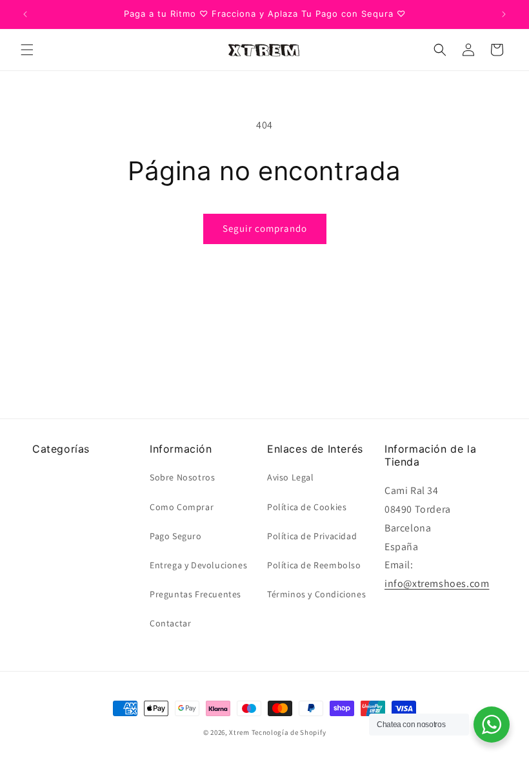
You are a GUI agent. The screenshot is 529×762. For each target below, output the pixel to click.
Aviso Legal (290, 477)
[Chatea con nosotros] (492, 724)
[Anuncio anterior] (25, 14)
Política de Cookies (306, 507)
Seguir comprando (265, 228)
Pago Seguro (176, 536)
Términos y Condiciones (316, 594)
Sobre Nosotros (182, 477)
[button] (27, 50)
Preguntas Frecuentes (195, 594)
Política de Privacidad (312, 536)
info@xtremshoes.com (436, 583)
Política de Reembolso (314, 565)
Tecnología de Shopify (289, 732)
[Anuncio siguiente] (504, 14)
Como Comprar (182, 507)
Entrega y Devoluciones (198, 565)
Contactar (170, 623)
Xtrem (239, 732)
